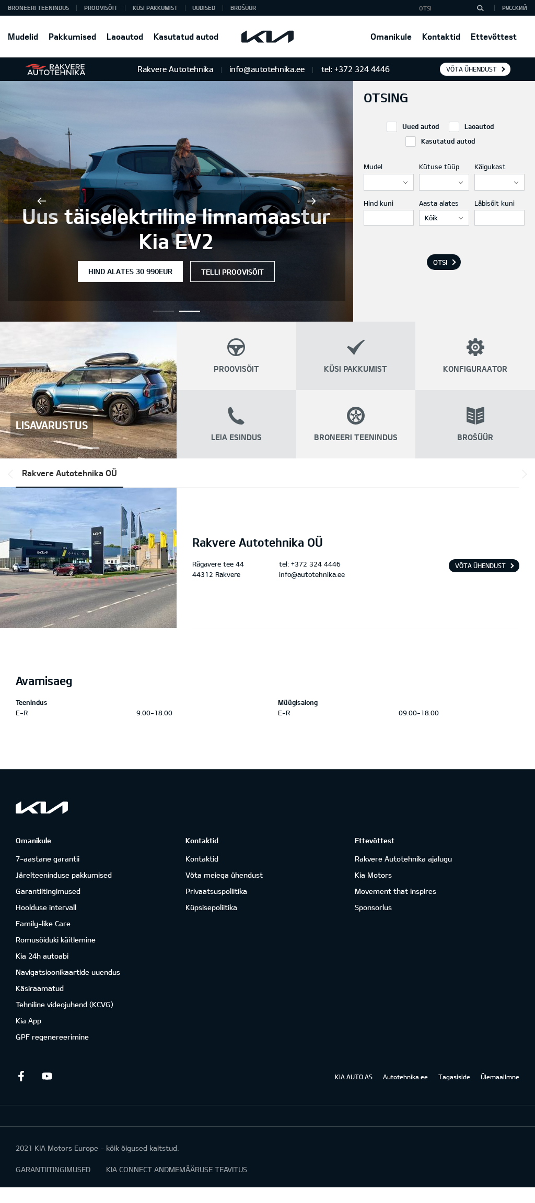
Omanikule (391, 36)
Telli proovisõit (232, 271)
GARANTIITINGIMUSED (53, 1169)
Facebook (21, 1076)
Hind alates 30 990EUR (130, 271)
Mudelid (23, 36)
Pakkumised (72, 36)
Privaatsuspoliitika (216, 891)
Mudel (373, 166)
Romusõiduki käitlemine (56, 939)
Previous (42, 201)
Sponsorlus (373, 907)
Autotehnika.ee (405, 1076)
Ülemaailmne (500, 1076)
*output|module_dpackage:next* (522, 474)
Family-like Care (43, 923)
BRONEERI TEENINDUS (38, 7)
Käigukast (490, 166)
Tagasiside (454, 1076)
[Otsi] (480, 8)
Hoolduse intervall (46, 907)
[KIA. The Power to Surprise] (42, 807)
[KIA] (267, 36)
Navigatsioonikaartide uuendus (68, 972)
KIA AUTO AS (354, 1076)
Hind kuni (378, 203)
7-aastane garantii (47, 858)
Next (311, 201)
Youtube (47, 1076)
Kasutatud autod (186, 36)
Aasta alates (439, 203)
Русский (514, 7)
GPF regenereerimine (52, 1036)
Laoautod (125, 36)
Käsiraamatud (40, 988)
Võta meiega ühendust (224, 874)
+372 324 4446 (316, 564)
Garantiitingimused (48, 891)
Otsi (440, 262)
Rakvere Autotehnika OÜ (69, 473)
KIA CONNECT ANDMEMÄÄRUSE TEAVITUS (176, 1169)
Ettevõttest (494, 36)
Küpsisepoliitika (211, 907)
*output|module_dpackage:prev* (12, 474)
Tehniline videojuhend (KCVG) (64, 1004)
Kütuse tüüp (439, 166)
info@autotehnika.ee (312, 574)
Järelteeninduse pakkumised (64, 874)
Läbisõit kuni (494, 203)
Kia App (28, 1020)
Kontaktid (441, 36)
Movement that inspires (395, 891)
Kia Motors (373, 874)
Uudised (203, 7)
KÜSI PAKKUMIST (155, 7)
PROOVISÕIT (101, 7)
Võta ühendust (471, 69)
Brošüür (243, 7)
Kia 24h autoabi (42, 955)
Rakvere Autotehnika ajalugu (403, 858)
